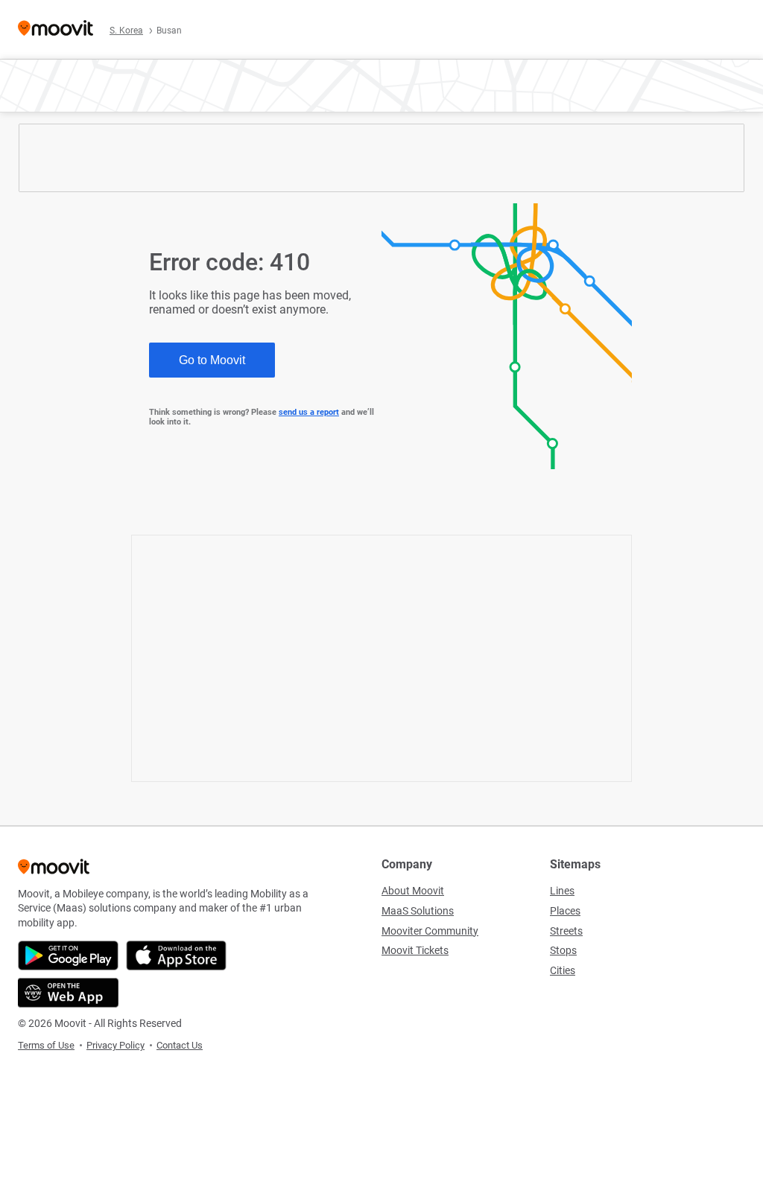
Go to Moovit (212, 360)
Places (565, 911)
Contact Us (179, 1045)
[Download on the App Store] (176, 955)
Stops (563, 950)
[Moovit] (55, 29)
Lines (562, 891)
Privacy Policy (115, 1045)
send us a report (309, 412)
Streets (566, 931)
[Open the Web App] (68, 993)
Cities (562, 970)
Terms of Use (46, 1045)
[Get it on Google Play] (68, 955)
